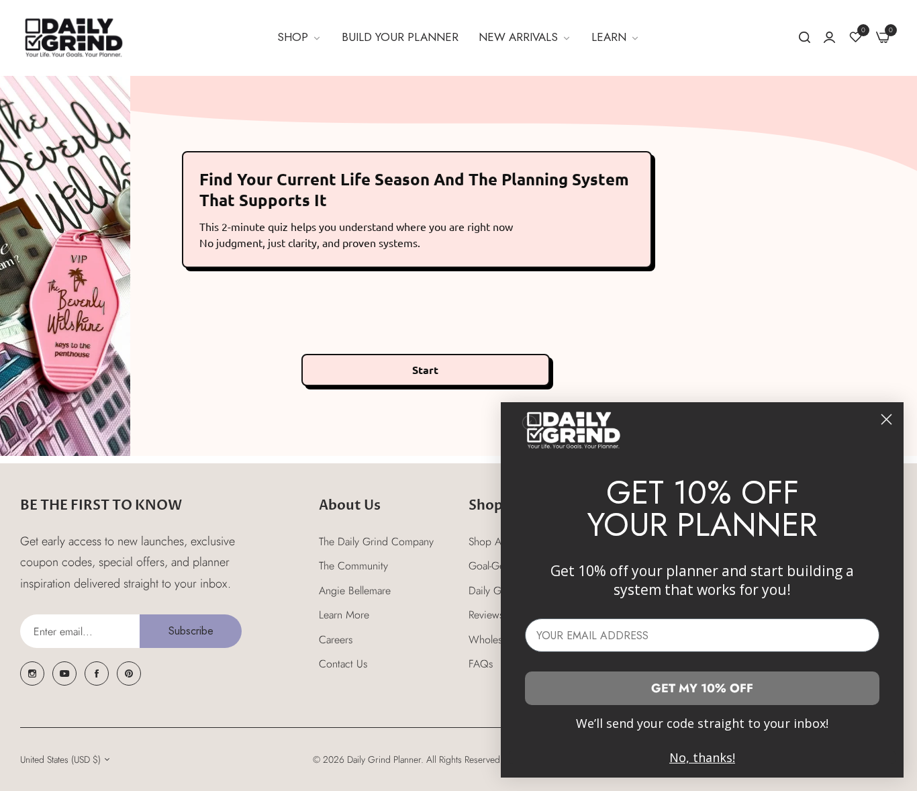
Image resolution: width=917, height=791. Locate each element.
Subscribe (190, 631)
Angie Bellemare (355, 590)
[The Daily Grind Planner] (74, 37)
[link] (299, 37)
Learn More (344, 614)
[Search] (804, 37)
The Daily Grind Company (376, 541)
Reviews (486, 614)
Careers (335, 639)
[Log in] (829, 37)
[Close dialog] (886, 419)
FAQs (481, 663)
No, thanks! (702, 757)
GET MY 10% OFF (702, 688)
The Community (353, 565)
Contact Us (343, 663)
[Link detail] (32, 673)
